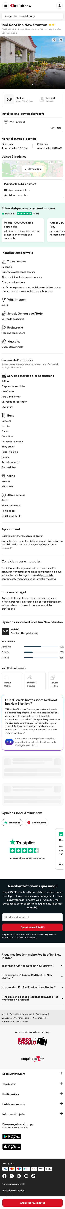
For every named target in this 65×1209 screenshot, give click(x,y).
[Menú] (5, 5)
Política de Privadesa (26, 937)
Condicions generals (13, 1183)
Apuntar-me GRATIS (32, 927)
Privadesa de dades (13, 1190)
